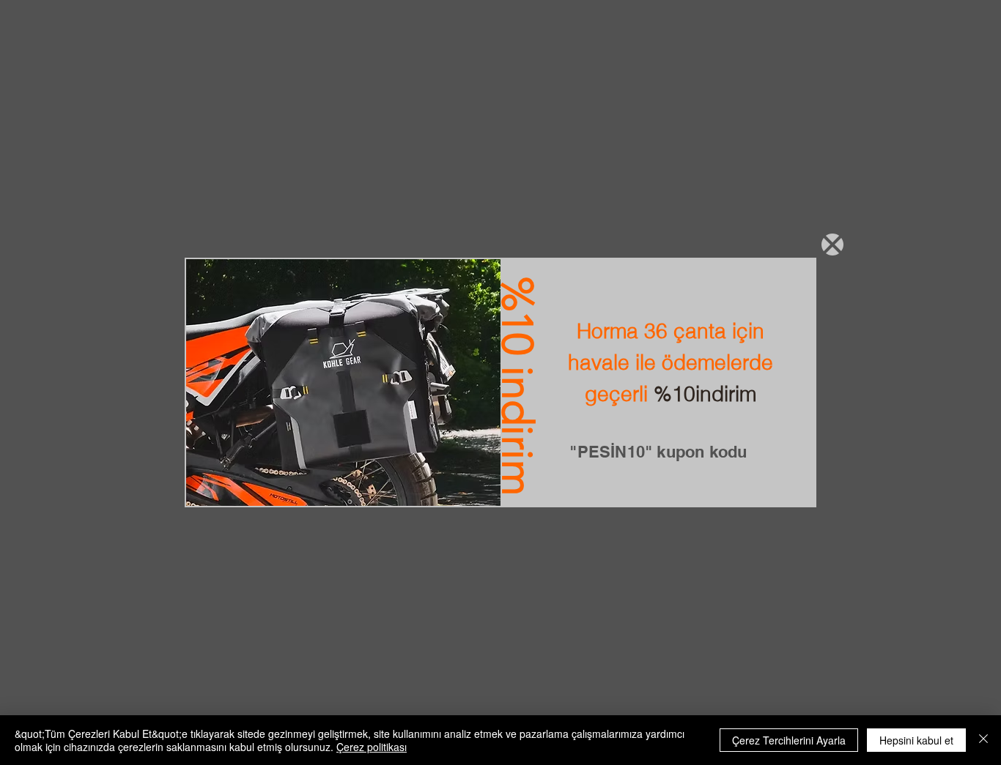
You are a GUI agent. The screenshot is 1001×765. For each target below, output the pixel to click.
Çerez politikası (371, 746)
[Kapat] (983, 740)
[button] (832, 244)
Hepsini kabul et (916, 740)
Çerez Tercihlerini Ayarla (789, 740)
